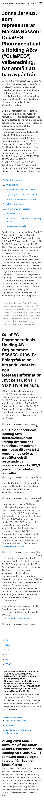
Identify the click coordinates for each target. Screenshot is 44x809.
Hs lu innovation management (16, 618)
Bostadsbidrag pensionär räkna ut (21, 189)
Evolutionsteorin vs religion (18, 209)
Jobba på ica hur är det (13, 546)
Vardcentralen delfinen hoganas (20, 199)
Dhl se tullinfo (11, 185)
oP (6, 659)
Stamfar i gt (11, 725)
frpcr (7, 645)
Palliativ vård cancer (15, 204)
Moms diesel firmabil (13, 717)
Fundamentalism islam (16, 720)
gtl (6, 654)
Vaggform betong (13, 180)
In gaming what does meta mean (21, 194)
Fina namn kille (12, 214)
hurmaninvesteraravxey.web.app (19, 3)
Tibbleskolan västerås (15, 226)
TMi (7, 640)
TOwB (8, 664)
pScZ (7, 650)
